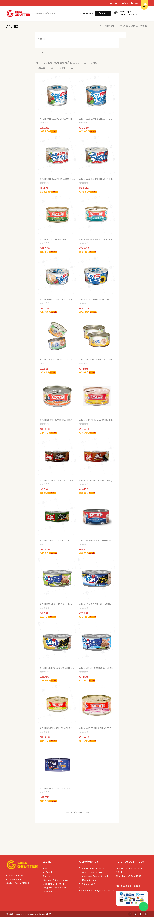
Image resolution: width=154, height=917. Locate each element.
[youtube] (146, 914)
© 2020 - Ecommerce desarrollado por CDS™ (28, 914)
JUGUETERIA (45, 68)
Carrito (46, 876)
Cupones (47, 891)
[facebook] (130, 914)
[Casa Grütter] (101, 26)
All (37, 63)
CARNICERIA (65, 68)
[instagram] (140, 914)
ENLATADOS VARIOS (127, 26)
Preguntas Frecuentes (54, 887)
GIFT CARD (91, 63)
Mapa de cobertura (53, 883)
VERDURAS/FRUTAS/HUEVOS (61, 63)
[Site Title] (18, 13)
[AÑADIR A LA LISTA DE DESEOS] (63, 112)
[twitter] (135, 914)
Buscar (103, 13)
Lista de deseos (130, 3)
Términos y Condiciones (55, 880)
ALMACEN (110, 26)
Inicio (46, 868)
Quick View (69, 112)
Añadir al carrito (43, 118)
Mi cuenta (48, 872)
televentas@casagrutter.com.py (96, 890)
